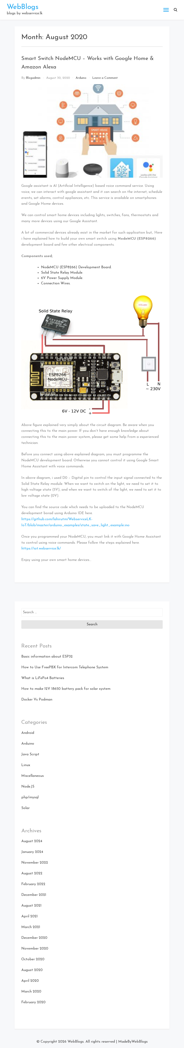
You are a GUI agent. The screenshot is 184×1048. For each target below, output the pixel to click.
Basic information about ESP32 (47, 656)
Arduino (81, 78)
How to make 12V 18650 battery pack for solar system (65, 689)
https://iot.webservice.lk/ (41, 548)
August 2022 (31, 873)
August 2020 (32, 970)
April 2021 (29, 916)
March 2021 (30, 927)
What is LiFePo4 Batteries (42, 678)
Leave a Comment (105, 78)
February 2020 (33, 1002)
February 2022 (33, 884)
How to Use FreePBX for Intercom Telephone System (64, 667)
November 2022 (34, 863)
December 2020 (34, 938)
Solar (25, 808)
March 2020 (31, 991)
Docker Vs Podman (36, 699)
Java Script (30, 754)
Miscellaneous (32, 776)
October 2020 (32, 959)
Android (27, 733)
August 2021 (31, 905)
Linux (25, 765)
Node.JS (27, 786)
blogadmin (33, 78)
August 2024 (31, 841)
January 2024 (32, 852)
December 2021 (33, 895)
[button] (175, 10)
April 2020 (30, 981)
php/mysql (30, 797)
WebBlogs (23, 7)
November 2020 (34, 948)
